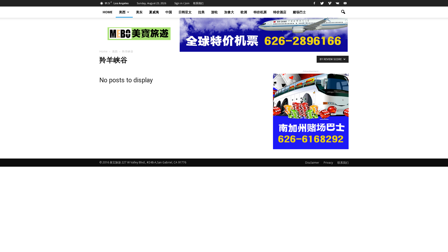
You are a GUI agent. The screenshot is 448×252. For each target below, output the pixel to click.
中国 (168, 12)
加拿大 (229, 12)
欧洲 (244, 12)
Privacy (328, 163)
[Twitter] (322, 3)
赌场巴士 (299, 12)
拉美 (201, 12)
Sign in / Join (181, 3)
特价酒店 (279, 12)
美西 (122, 12)
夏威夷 (154, 12)
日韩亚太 (185, 12)
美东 (139, 12)
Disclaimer (312, 163)
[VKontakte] (337, 3)
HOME (107, 12)
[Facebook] (314, 3)
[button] (343, 12)
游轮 (214, 12)
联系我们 (198, 3)
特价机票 (260, 12)
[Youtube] (345, 3)
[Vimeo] (329, 3)
